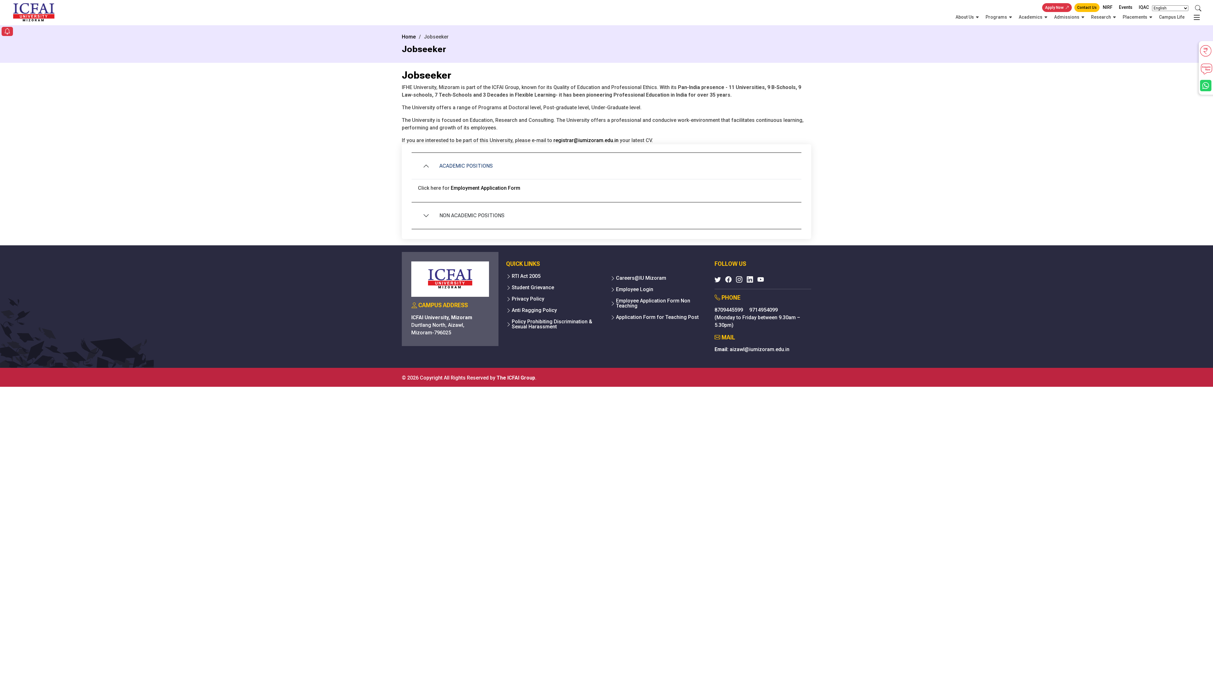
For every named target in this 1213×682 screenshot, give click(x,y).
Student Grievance (533, 287)
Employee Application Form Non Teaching (653, 303)
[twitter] (718, 279)
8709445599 (729, 310)
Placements (1135, 17)
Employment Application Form (485, 188)
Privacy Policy (528, 299)
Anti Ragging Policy (534, 310)
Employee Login (634, 289)
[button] (7, 32)
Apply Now (1054, 7)
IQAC (1144, 7)
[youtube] (760, 279)
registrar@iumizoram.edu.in (586, 140)
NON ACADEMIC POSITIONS (471, 215)
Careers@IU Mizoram (641, 278)
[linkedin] (750, 279)
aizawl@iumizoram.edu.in (759, 349)
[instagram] (739, 279)
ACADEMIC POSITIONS (466, 166)
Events (1125, 7)
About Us (965, 17)
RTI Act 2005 (526, 276)
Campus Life (1172, 17)
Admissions (1066, 17)
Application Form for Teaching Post (657, 317)
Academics (1030, 17)
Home (409, 37)
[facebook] (728, 279)
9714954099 (763, 310)
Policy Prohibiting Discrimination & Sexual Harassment (552, 324)
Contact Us (1087, 7)
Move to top (604, 664)
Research (1101, 17)
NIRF (1108, 7)
